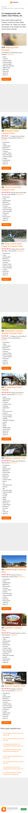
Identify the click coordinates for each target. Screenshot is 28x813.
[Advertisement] (14, 98)
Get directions (10, 54)
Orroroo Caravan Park (14, 686)
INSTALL (23, 809)
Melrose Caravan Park (14, 458)
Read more (6, 79)
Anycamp (3, 6)
